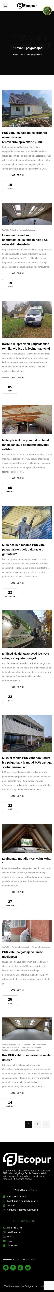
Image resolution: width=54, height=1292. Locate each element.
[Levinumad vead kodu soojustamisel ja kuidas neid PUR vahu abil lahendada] (27, 214)
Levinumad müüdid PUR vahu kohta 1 (26, 861)
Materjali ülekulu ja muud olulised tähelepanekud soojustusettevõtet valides (25, 445)
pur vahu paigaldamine (28, 230)
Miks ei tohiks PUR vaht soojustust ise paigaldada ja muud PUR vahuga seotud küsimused (27, 762)
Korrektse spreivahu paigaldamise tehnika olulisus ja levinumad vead (26, 346)
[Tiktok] (20, 1268)
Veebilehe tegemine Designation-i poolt (24, 1286)
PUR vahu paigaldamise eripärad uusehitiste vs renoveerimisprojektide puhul (24, 137)
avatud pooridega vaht (11, 1045)
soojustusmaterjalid (10, 1050)
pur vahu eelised (9, 230)
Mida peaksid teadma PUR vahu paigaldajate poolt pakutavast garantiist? (24, 549)
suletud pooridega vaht (30, 1050)
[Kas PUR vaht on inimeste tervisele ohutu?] (27, 1028)
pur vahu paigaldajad (20, 947)
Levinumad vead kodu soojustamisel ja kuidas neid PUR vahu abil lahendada (25, 240)
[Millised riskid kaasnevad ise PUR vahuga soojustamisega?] (27, 629)
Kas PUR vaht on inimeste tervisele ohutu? (26, 1057)
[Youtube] (28, 1268)
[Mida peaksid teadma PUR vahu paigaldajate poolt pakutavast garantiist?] (27, 522)
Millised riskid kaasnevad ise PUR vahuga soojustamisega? (25, 656)
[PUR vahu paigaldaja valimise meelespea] (27, 931)
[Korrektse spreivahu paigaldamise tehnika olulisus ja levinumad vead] (27, 319)
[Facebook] (6, 1268)
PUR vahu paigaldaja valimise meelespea (22, 954)
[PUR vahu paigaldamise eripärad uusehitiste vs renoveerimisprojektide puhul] (27, 108)
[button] (5, 5)
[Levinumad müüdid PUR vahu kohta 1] (27, 838)
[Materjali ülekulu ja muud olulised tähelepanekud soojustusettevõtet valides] (27, 419)
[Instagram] (13, 1268)
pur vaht (5, 947)
